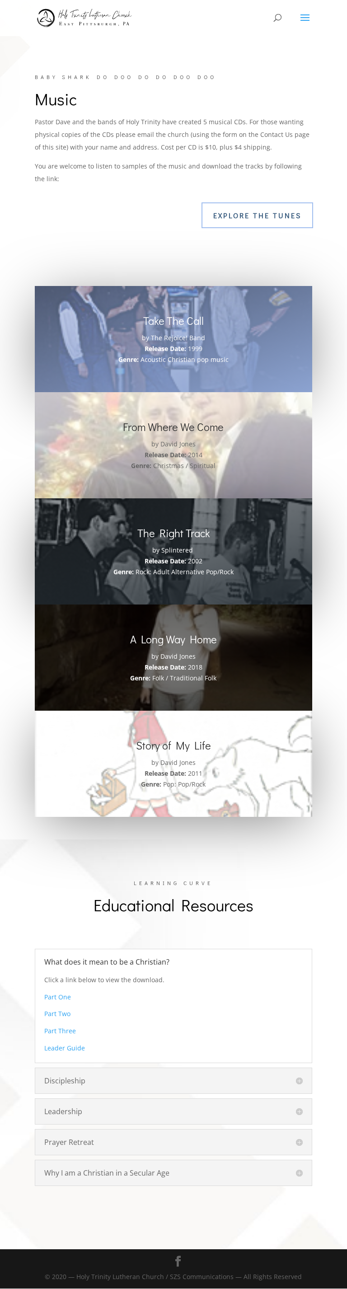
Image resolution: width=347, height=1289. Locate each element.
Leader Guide (64, 1048)
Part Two (57, 1013)
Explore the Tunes (257, 215)
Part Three (60, 1031)
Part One (57, 997)
